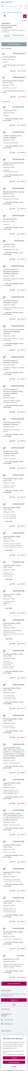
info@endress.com (8, 1024)
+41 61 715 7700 (8, 1020)
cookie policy (21, 1054)
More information (5, 1009)
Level (4, 12)
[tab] (7, 35)
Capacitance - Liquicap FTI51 (14, 12)
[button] (14, 1000)
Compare (24, 20)
